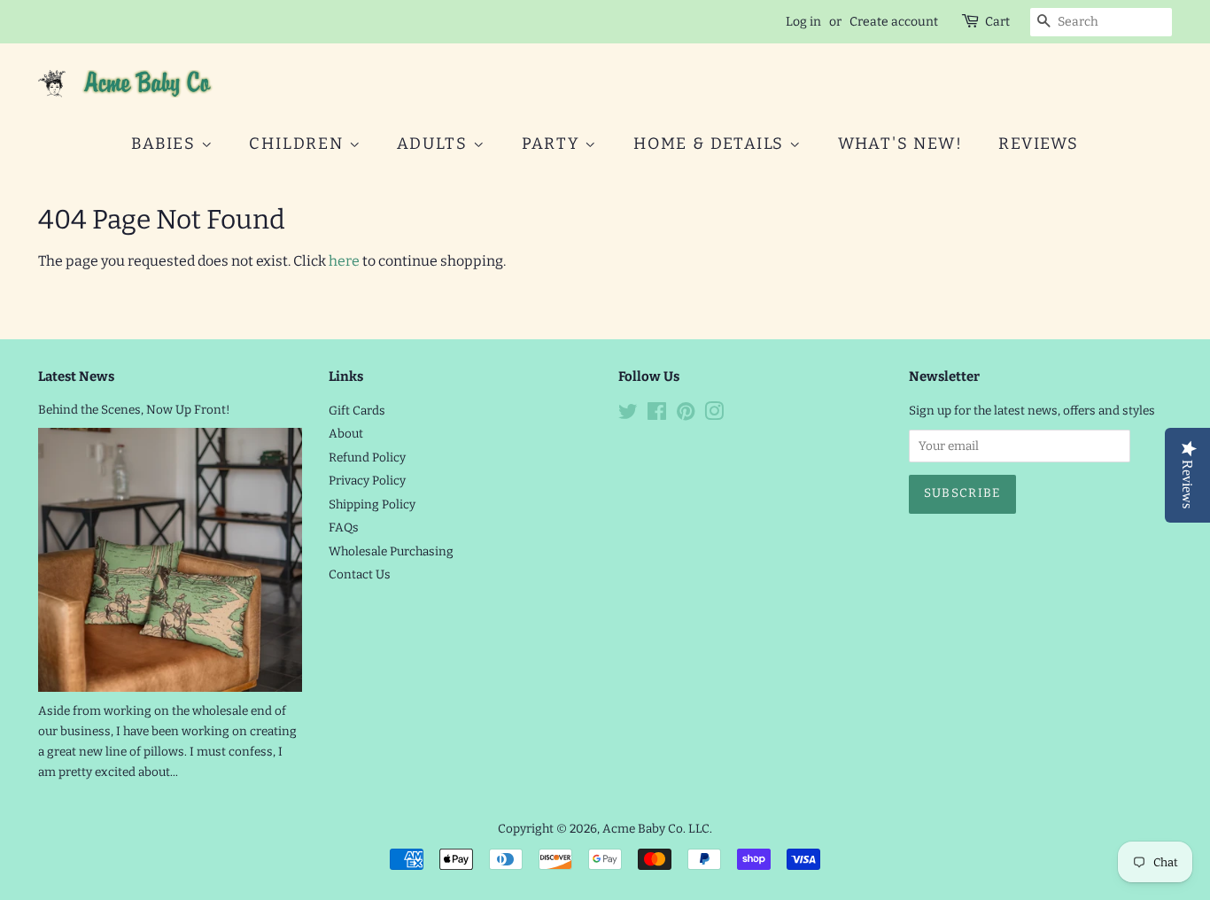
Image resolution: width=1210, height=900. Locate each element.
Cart (997, 21)
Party (554, 143)
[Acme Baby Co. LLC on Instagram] (714, 415)
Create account (893, 21)
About (346, 433)
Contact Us (360, 574)
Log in (803, 21)
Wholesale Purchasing (391, 551)
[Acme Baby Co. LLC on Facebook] (657, 415)
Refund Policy (367, 457)
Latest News (76, 376)
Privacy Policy (367, 480)
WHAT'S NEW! (900, 143)
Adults (435, 143)
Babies (166, 143)
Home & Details (711, 143)
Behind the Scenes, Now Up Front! (134, 409)
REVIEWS (1038, 143)
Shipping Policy (372, 504)
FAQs (344, 527)
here (344, 260)
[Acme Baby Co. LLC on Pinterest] (685, 415)
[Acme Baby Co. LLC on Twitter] (628, 415)
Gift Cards (357, 410)
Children (298, 143)
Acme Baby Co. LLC (656, 828)
